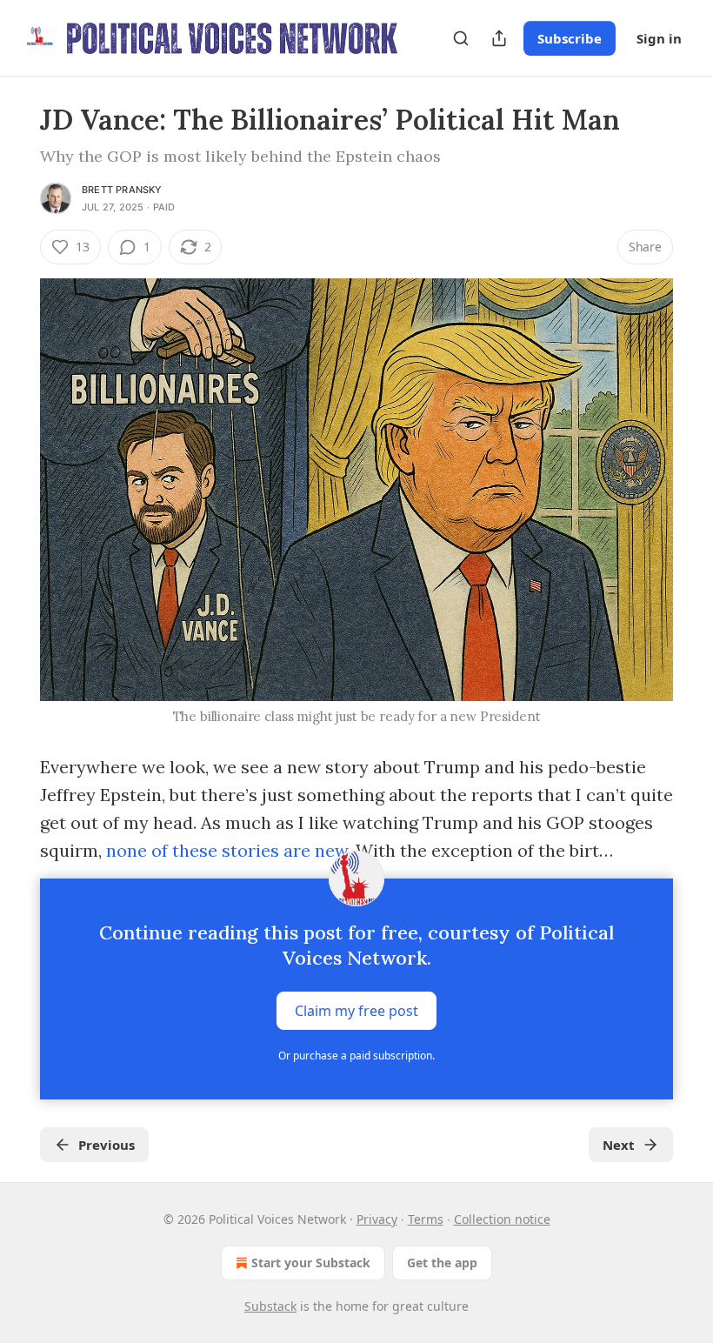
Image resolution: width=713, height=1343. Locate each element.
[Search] (460, 38)
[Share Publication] (499, 38)
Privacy (376, 1219)
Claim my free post (356, 1010)
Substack (270, 1306)
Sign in (659, 38)
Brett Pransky (122, 190)
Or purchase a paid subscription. (356, 1055)
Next (619, 1144)
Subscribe (569, 38)
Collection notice (502, 1219)
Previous (106, 1144)
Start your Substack (310, 1262)
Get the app (442, 1262)
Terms (425, 1219)
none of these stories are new (227, 850)
